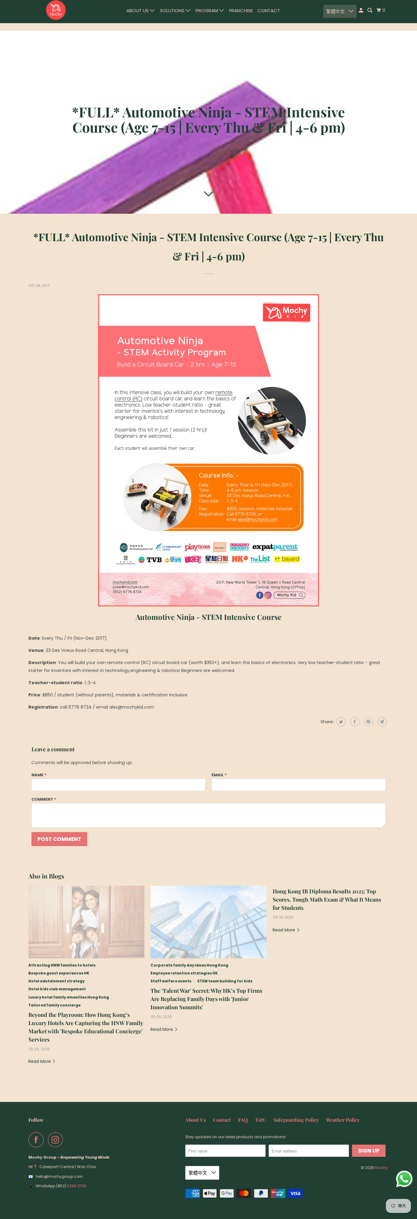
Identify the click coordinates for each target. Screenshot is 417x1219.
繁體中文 (336, 11)
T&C (260, 1120)
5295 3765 (77, 1186)
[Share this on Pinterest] (367, 721)
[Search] (370, 10)
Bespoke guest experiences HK (58, 973)
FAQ (243, 1120)
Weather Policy (343, 1120)
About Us (138, 10)
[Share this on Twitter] (340, 721)
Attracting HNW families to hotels (62, 965)
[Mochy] (55, 10)
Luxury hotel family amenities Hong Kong (68, 997)
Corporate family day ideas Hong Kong (189, 965)
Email (219, 775)
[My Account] (361, 10)
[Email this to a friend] (381, 721)
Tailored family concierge (54, 1005)
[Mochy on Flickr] (69, 1139)
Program (207, 10)
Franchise (241, 10)
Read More (40, 1061)
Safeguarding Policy (296, 1120)
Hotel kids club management (57, 989)
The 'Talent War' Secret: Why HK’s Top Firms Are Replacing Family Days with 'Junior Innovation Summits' (206, 999)
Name (38, 775)
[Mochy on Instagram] (57, 1139)
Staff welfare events (170, 981)
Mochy (381, 1167)
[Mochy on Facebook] (37, 1139)
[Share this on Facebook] (354, 721)
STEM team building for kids (224, 981)
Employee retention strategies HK (184, 973)
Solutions (173, 10)
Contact (268, 10)
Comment (43, 799)
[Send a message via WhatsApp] (404, 1179)
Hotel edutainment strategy (56, 981)
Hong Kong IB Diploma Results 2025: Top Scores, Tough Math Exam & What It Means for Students (327, 899)
